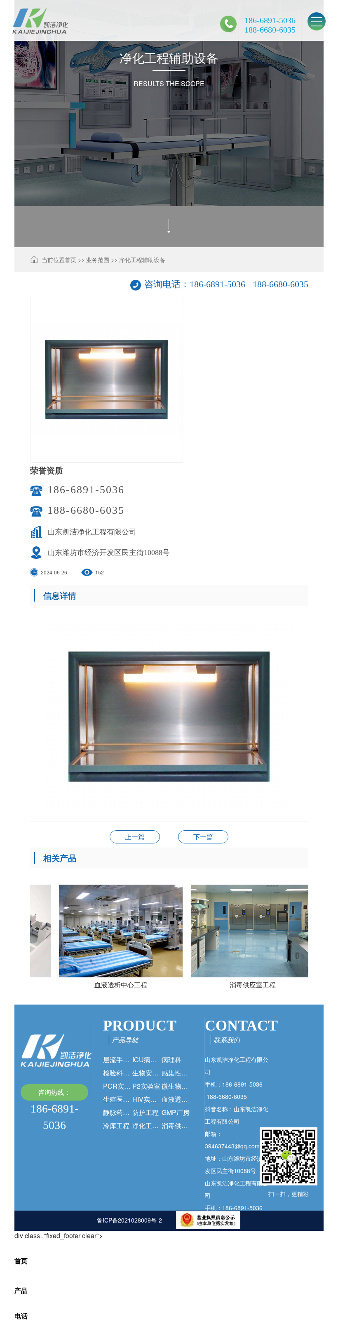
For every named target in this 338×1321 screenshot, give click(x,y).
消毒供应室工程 (176, 1125)
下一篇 (203, 836)
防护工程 (145, 1112)
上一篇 (135, 836)
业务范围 (97, 259)
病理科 (171, 1059)
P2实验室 (146, 1086)
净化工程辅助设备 (142, 259)
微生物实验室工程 (176, 1086)
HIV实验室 (147, 1099)
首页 (70, 259)
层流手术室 (117, 1059)
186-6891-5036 (85, 490)
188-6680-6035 (85, 510)
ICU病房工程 (147, 1059)
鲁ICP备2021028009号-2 (129, 1220)
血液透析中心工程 (176, 1099)
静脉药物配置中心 (117, 1112)
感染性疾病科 (176, 1072)
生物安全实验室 (147, 1072)
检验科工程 (117, 1072)
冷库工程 (116, 1125)
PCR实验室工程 (117, 1086)
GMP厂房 (176, 1112)
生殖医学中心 (117, 1099)
